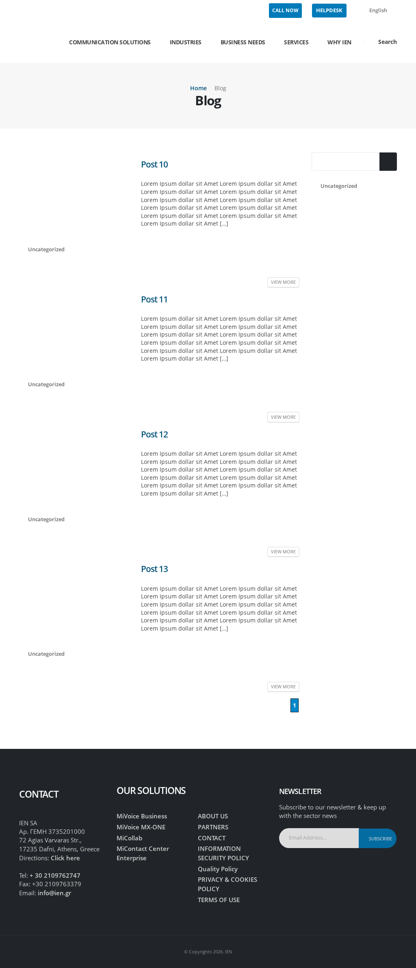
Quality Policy (218, 869)
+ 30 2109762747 (55, 875)
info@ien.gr (54, 893)
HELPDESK (329, 10)
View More (283, 282)
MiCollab (129, 838)
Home (198, 88)
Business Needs (243, 42)
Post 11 (154, 299)
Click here (65, 858)
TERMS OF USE (219, 900)
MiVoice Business (142, 816)
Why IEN (339, 42)
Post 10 (154, 164)
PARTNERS (213, 827)
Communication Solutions (110, 42)
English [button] (378, 10)
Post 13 (154, 568)
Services (296, 42)
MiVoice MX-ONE (141, 827)
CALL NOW (285, 10)
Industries (186, 42)
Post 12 (154, 434)
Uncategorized (339, 186)
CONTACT (211, 838)
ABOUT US (213, 816)
